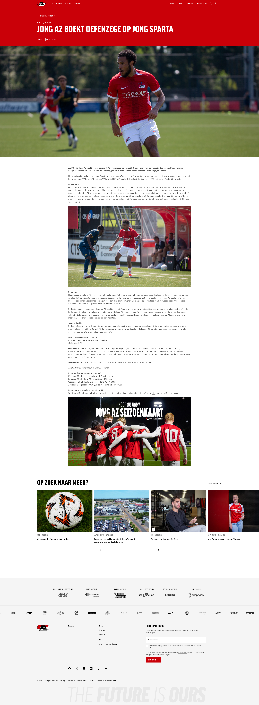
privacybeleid (182, 652)
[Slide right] (157, 550)
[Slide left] (101, 550)
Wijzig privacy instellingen (108, 644)
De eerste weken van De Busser (165, 539)
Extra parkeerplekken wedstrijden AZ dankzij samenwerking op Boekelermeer (114, 540)
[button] (50, 3)
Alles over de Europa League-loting (53, 539)
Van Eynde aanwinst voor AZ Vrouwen (225, 539)
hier (153, 393)
